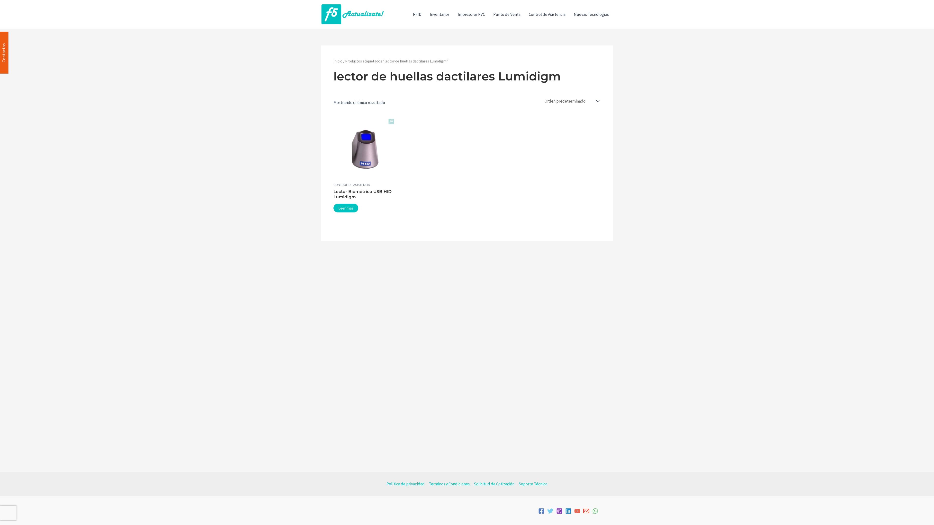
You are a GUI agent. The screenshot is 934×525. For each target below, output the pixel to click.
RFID (417, 14)
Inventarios (439, 14)
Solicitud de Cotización (494, 484)
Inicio (337, 61)
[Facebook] (541, 511)
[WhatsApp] (595, 511)
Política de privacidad (405, 484)
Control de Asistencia (547, 14)
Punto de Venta (507, 14)
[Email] (586, 511)
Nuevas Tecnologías (591, 14)
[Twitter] (550, 511)
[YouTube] (577, 511)
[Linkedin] (568, 511)
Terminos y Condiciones (449, 484)
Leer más (345, 208)
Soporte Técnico (533, 484)
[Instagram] (559, 511)
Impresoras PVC (471, 14)
